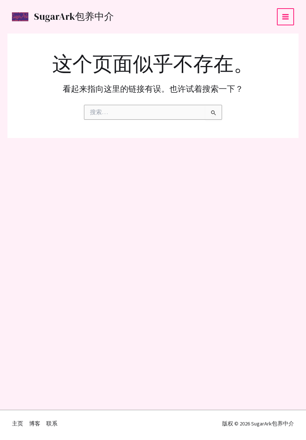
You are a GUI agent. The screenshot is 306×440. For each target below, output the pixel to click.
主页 (17, 424)
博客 (34, 424)
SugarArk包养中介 (74, 16)
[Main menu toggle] (285, 16)
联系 (51, 424)
